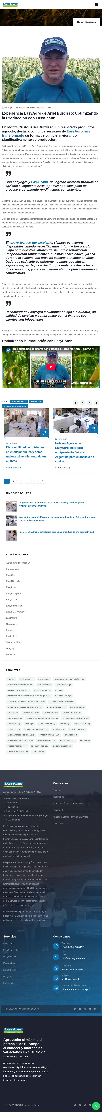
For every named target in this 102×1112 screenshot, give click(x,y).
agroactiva (45, 685)
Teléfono (65, 943)
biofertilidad (42, 690)
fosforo (14, 729)
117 (35, 481)
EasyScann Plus (14, 605)
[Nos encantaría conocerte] (56, 988)
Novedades (35, 107)
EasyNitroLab (13, 581)
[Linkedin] (90, 1009)
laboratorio (77, 729)
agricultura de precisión (69, 679)
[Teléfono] (56, 946)
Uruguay (10, 648)
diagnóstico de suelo (62, 701)
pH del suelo (67, 740)
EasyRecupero (13, 593)
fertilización (82, 724)
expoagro (14, 724)
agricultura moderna (20, 685)
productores (39, 746)
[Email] (56, 957)
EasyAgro (8, 107)
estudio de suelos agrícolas (42, 718)
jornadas (58, 729)
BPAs (59, 690)
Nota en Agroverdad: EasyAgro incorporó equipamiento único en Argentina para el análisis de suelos (74, 452)
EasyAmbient (12, 569)
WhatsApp (66, 966)
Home (80, 22)
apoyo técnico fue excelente (31, 242)
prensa (85, 740)
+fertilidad (26, 679)
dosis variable (19, 401)
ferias (64, 724)
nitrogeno (71, 735)
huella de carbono (36, 729)
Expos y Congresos (16, 611)
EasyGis (10, 575)
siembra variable (18, 751)
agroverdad (64, 685)
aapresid (44, 679)
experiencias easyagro (15, 406)
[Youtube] (94, 1009)
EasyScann (90, 22)
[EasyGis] (56, 978)
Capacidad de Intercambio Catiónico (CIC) (29, 696)
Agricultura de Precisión (18, 563)
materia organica (50, 735)
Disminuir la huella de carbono (25, 707)
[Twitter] (75, 1009)
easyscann (36, 401)
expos (29, 724)
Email (64, 954)
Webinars (11, 654)
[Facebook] (80, 1009)
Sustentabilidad (13, 642)
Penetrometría (46, 740)
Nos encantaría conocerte (73, 985)
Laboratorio (11, 618)
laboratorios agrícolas (21, 735)
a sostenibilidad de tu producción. (32, 920)
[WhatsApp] (56, 968)
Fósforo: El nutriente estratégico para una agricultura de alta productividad (56, 532)
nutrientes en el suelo (20, 740)
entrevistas (15, 718)
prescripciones (17, 746)
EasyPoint (11, 587)
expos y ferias (47, 724)
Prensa (9, 630)
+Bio (11, 679)
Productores (46, 107)
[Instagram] (85, 1009)
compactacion (63, 696)
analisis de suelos (18, 690)
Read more (12, 467)
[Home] (13, 784)
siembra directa (62, 746)
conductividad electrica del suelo (26, 701)
